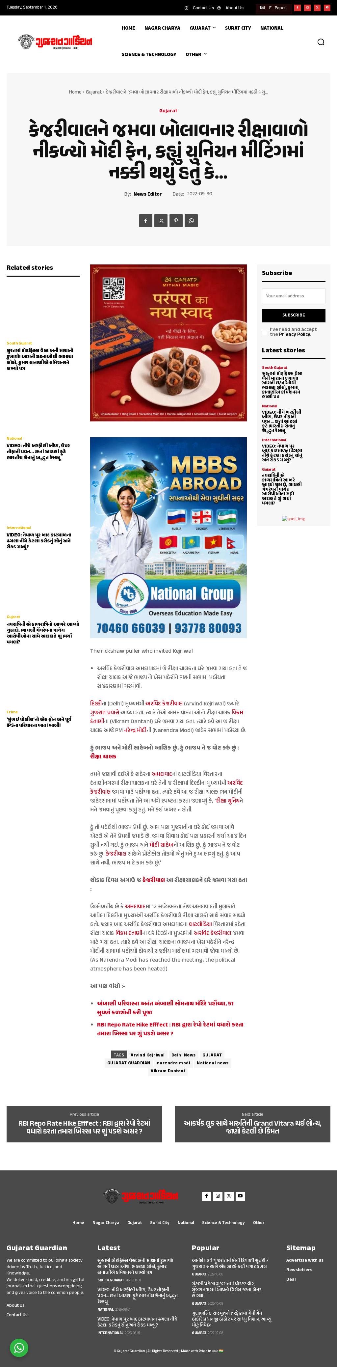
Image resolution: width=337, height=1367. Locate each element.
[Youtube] (327, 8)
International (19, 528)
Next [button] (239, 343)
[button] (320, 41)
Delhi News (183, 1055)
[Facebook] (297, 8)
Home (75, 92)
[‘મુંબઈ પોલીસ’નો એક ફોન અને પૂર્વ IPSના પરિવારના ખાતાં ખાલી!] (43, 678)
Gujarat (94, 92)
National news (213, 1063)
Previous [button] (97, 343)
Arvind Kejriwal (148, 1055)
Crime (12, 712)
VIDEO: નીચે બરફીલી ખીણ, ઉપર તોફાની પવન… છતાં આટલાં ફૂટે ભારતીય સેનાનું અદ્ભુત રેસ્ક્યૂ (38, 452)
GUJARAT (212, 1055)
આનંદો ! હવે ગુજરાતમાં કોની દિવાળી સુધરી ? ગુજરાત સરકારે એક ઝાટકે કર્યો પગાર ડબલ (230, 1264)
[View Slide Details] (168, 343)
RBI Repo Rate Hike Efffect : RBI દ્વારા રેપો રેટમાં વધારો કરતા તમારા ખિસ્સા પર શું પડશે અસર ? (84, 1128)
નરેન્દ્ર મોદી (135, 730)
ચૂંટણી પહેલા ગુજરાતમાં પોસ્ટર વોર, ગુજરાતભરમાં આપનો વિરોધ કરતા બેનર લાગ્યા (226, 1290)
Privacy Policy (294, 335)
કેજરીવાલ (116, 854)
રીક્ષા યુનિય (228, 801)
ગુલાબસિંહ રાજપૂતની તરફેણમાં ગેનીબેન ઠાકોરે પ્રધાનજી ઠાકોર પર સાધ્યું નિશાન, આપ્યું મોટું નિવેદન (232, 1319)
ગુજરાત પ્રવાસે (104, 713)
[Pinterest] (176, 220)
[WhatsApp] (191, 220)
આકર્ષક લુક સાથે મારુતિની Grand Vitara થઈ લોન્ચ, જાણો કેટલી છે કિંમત (253, 1128)
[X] (317, 8)
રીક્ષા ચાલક (103, 757)
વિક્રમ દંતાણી (129, 933)
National (14, 439)
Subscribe (293, 315)
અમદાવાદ (162, 774)
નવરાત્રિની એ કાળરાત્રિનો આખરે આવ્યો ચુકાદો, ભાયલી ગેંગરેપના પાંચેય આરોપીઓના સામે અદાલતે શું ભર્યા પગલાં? (43, 633)
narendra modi (174, 1063)
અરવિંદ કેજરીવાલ (164, 704)
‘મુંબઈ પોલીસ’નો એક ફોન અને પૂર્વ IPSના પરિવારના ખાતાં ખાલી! (39, 722)
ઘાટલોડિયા (200, 924)
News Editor (148, 195)
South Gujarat (19, 343)
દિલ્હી (96, 704)
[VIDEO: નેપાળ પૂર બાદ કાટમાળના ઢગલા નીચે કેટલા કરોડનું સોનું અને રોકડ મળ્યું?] (43, 494)
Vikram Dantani (168, 1071)
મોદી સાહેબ (161, 845)
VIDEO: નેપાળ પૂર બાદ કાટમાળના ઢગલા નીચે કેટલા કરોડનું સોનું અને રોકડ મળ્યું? (39, 541)
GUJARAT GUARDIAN (128, 1063)
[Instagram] (307, 8)
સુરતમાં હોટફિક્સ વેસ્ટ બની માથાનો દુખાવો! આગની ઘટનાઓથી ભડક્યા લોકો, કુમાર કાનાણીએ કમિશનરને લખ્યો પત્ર (40, 359)
